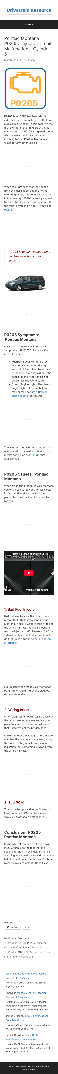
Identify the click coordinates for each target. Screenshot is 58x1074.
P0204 (8, 209)
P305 (32, 454)
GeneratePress (29, 1069)
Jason (9, 973)
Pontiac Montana (18, 938)
